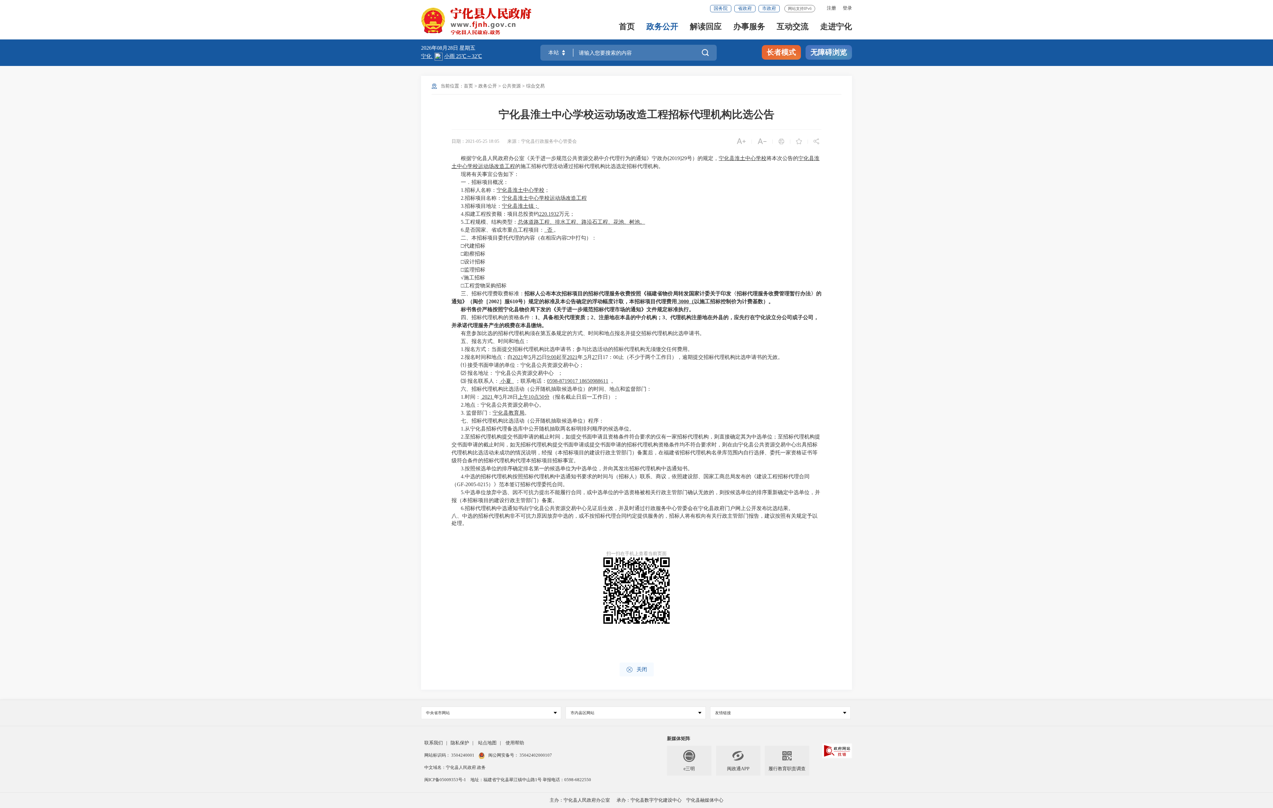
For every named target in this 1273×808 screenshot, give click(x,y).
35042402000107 (535, 755)
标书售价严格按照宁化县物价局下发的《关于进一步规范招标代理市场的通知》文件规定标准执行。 (577, 309)
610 (514, 301)
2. (463, 198)
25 (539, 357)
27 (594, 357)
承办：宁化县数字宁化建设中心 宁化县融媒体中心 (670, 800)
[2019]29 (677, 158)
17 (605, 357)
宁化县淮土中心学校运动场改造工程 (544, 198)
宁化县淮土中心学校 (742, 158)
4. (463, 214)
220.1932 (549, 214)
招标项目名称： (483, 198)
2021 (518, 357)
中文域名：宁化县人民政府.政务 (455, 767)
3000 (683, 301)
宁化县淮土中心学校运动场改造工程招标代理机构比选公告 (636, 114)
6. (463, 230)
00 (616, 357)
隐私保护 (460, 742)
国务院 (721, 8)
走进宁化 (836, 27)
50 (541, 397)
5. (463, 222)
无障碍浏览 (829, 52)
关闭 (636, 669)
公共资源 (511, 86)
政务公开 (662, 27)
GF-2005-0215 (472, 484)
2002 (494, 301)
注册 (831, 8)
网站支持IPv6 (800, 8)
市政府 (769, 8)
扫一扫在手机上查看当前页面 (636, 553)
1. (463, 190)
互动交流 (793, 27)
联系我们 (433, 742)
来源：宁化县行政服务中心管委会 (542, 141)
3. (463, 206)
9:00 (551, 357)
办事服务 (749, 27)
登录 (847, 8)
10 (531, 397)
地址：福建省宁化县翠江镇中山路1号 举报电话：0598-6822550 (530, 779)
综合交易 (535, 86)
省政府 (745, 8)
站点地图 (487, 742)
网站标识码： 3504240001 (449, 755)
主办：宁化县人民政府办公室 (580, 800)
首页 (627, 27)
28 (510, 397)
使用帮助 (515, 742)
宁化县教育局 (508, 413)
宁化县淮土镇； (520, 206)
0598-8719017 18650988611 (577, 381)
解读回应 (706, 27)
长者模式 (781, 52)
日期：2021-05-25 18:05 (475, 141)
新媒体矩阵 (678, 738)
